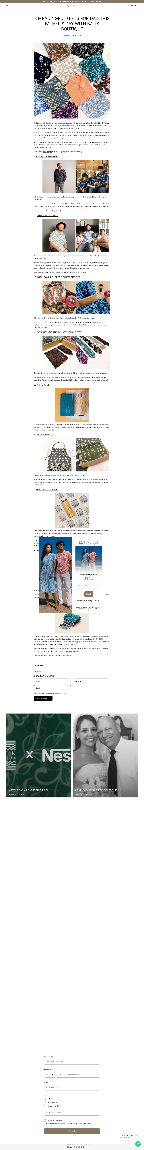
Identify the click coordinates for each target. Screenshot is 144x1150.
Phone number (50, 1069)
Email (46, 1082)
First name (48, 1056)
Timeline (47, 1095)
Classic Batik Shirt (47, 156)
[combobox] (49, 1075)
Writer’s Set (43, 385)
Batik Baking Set (46, 434)
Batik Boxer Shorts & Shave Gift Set (58, 277)
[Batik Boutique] (72, 6)
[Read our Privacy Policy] (98, 1124)
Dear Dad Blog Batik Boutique (96, 790)
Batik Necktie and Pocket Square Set (59, 332)
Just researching (54, 1106)
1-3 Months (52, 1102)
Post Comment (43, 698)
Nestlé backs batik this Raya (28, 790)
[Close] (103, 539)
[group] (72, 1)
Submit (72, 1131)
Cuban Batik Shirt (47, 215)
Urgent (51, 1099)
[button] (132, 6)
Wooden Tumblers (47, 489)
